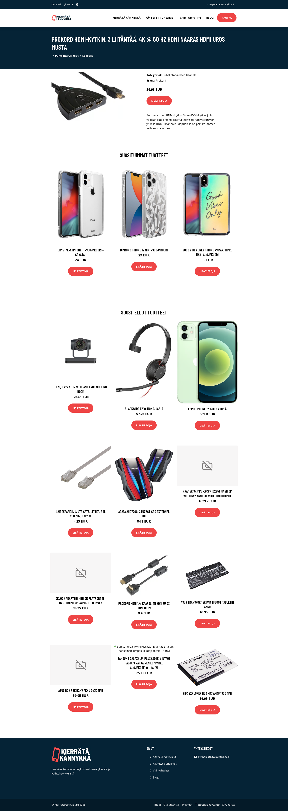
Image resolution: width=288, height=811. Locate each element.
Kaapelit (87, 56)
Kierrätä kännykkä (126, 18)
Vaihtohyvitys (190, 18)
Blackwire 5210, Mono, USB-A (144, 409)
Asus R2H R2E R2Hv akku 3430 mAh (80, 690)
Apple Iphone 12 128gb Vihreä (207, 409)
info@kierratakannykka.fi (221, 4)
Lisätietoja (159, 100)
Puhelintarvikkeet (67, 56)
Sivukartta (228, 804)
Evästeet (187, 804)
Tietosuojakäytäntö (207, 804)
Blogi (210, 18)
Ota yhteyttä (171, 804)
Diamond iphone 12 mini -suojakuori (144, 250)
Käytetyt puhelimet (160, 18)
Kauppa (227, 17)
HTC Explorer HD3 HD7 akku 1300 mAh (207, 693)
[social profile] (77, 4)
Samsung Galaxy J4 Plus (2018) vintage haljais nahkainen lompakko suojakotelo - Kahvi (144, 663)
